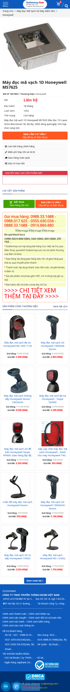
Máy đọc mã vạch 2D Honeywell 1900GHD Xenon (52, 505)
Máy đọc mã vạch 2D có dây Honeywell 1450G (17, 556)
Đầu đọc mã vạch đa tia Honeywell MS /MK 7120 (17, 344)
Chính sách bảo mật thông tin (18, 625)
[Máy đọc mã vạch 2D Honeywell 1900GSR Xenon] (52, 327)
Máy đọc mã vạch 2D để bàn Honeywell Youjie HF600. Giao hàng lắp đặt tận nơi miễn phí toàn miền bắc (17, 455)
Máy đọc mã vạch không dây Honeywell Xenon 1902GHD (17, 399)
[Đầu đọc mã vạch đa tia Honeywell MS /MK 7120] (17, 327)
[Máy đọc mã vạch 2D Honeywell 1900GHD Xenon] (52, 486)
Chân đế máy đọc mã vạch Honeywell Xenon (17, 503)
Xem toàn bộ (34, 580)
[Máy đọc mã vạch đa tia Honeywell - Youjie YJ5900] (52, 380)
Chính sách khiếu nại (39, 613)
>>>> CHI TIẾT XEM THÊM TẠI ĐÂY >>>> (31, 293)
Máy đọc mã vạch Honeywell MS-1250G (52, 556)
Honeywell (7, 14)
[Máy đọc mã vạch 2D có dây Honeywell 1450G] (17, 540)
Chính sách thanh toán (14, 613)
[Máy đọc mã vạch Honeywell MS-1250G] (52, 540)
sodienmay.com (49, 683)
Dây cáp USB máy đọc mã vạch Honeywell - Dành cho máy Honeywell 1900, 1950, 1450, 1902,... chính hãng (52, 455)
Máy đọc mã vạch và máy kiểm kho (36, 11)
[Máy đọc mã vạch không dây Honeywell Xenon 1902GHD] (17, 380)
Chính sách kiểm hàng (38, 621)
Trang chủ (7, 11)
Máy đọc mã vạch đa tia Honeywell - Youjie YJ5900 (52, 399)
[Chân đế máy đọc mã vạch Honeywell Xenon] (17, 486)
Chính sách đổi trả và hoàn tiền (44, 617)
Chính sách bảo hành (13, 621)
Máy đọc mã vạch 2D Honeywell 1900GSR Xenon (52, 346)
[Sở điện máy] (35, 4)
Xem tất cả (59, 306)
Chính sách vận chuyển (14, 617)
